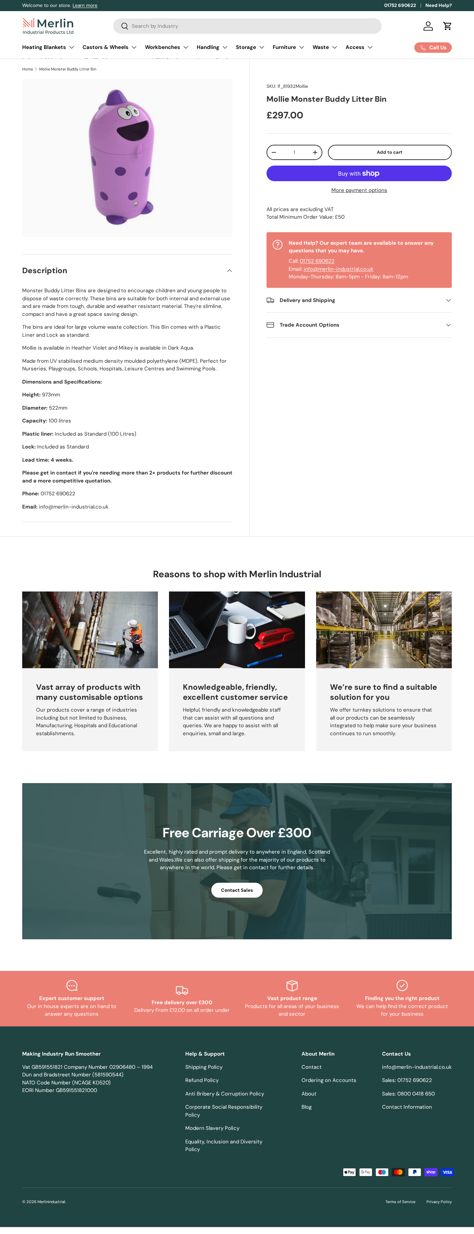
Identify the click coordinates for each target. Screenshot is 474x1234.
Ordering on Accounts (329, 1080)
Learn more (85, 5)
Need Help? (438, 5)
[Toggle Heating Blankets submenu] (71, 47)
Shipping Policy (203, 1067)
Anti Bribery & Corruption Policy (224, 1093)
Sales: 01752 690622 (407, 1080)
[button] (447, 26)
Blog (307, 1106)
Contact (312, 1067)
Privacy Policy (439, 1201)
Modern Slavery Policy (212, 1128)
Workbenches (162, 47)
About (309, 1093)
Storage (246, 47)
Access (355, 47)
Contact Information (407, 1106)
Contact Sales (237, 890)
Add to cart (390, 152)
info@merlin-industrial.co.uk (338, 269)
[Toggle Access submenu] (370, 47)
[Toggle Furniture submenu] (301, 47)
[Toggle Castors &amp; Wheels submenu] (134, 47)
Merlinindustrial (51, 1201)
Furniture (284, 47)
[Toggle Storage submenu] (261, 47)
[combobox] (247, 26)
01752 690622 (400, 5)
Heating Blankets (44, 47)
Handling (208, 47)
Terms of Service (400, 1201)
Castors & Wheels (105, 47)
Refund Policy (202, 1080)
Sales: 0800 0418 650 (408, 1093)
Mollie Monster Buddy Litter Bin (67, 69)
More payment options (359, 190)
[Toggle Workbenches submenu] (185, 47)
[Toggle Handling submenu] (225, 47)
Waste (321, 47)
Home (27, 69)
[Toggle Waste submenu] (334, 47)
